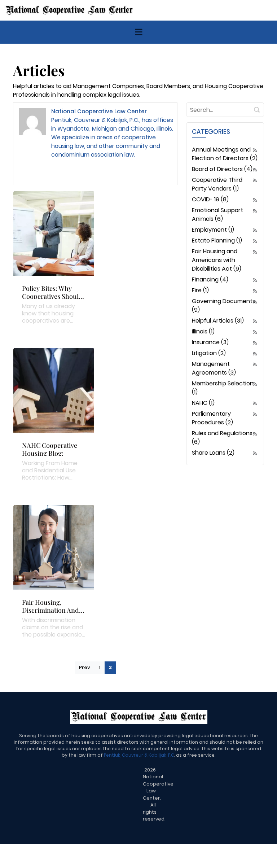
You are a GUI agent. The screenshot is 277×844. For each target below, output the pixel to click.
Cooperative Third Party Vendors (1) (217, 184)
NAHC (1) (203, 403)
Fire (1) (200, 290)
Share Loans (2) (213, 453)
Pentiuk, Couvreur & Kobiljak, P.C (139, 755)
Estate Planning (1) (217, 240)
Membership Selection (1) (223, 387)
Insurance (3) (210, 342)
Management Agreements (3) (214, 368)
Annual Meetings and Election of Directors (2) (225, 153)
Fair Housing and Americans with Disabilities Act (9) (216, 260)
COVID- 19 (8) (210, 199)
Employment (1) (213, 230)
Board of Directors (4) (222, 169)
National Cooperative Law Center (99, 111)
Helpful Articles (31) (218, 320)
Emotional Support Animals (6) (217, 214)
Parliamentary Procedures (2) (212, 418)
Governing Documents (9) (223, 305)
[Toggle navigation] (139, 32)
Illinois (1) (203, 331)
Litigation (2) (209, 353)
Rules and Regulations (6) (222, 437)
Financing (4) (210, 279)
